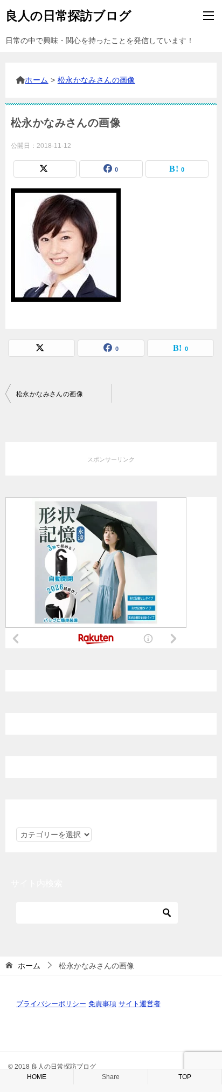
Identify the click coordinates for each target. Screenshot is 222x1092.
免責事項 (102, 1004)
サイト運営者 (140, 1004)
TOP (184, 1077)
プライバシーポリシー (51, 1004)
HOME (36, 1077)
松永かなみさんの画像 (49, 394)
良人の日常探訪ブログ (68, 16)
